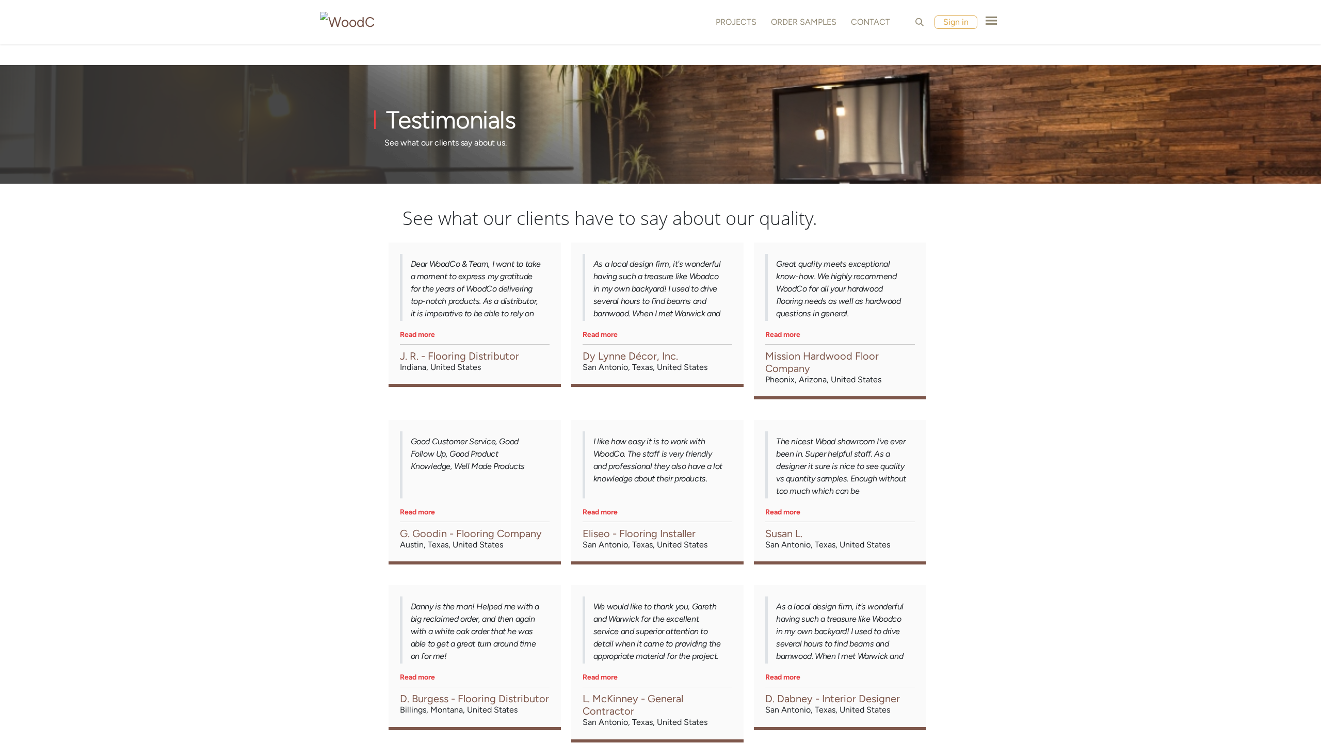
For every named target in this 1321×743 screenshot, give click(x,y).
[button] (919, 22)
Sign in (956, 22)
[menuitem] (734, 22)
